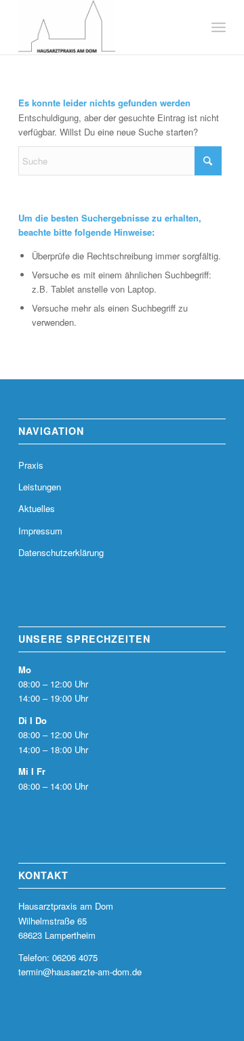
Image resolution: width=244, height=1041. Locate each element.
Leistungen (39, 486)
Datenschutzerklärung (61, 552)
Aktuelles (36, 508)
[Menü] (218, 27)
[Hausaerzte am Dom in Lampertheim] (101, 27)
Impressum (40, 530)
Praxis (30, 465)
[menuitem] (218, 27)
